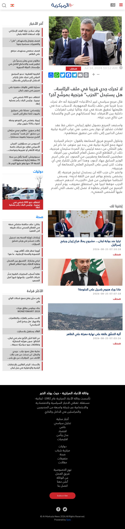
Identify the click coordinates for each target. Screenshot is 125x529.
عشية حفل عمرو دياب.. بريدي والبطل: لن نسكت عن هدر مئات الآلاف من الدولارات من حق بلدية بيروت (24, 354)
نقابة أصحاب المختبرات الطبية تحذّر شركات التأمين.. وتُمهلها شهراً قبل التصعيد (23, 277)
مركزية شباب (62, 450)
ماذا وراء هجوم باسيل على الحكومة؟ (99, 289)
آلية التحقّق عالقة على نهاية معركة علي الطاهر (94, 334)
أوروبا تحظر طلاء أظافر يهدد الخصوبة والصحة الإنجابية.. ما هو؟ (24, 252)
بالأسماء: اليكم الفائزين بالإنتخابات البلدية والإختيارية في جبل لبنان (24, 366)
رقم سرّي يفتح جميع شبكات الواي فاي (24, 299)
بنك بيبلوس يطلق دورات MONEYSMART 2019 (28, 309)
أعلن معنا (62, 481)
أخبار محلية (62, 419)
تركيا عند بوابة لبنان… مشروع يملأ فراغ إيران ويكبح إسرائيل (91, 242)
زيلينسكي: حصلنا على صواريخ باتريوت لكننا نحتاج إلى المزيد (25, 112)
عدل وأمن (63, 435)
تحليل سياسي (62, 423)
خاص (63, 427)
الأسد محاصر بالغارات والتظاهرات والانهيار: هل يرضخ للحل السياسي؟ (24, 321)
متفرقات (62, 458)
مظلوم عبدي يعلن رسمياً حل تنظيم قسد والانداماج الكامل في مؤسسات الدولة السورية (24, 64)
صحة (39, 216)
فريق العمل (62, 473)
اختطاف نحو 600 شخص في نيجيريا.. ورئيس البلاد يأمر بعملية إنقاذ (24, 100)
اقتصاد (62, 431)
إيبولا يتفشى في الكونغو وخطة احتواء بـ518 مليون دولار (24, 122)
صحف (117, 254)
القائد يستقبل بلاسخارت (28, 331)
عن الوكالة (62, 477)
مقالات (62, 462)
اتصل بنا (62, 485)
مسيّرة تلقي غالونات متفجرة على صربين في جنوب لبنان (24, 88)
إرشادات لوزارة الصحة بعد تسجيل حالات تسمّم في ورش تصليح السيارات (24, 241)
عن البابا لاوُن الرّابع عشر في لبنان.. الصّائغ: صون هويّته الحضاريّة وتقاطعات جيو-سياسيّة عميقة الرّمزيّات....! (23, 341)
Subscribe (62, 495)
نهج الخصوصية (62, 469)
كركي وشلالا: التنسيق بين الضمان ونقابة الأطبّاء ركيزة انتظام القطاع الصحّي (23, 264)
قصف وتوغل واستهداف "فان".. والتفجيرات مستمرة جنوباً (24, 42)
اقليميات (62, 439)
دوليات (38, 171)
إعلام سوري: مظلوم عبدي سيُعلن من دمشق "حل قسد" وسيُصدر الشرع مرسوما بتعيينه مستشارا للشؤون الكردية (24, 133)
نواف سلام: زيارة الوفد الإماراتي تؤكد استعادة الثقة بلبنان (24, 32)
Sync (68, 519)
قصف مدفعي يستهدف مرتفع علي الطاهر (25, 52)
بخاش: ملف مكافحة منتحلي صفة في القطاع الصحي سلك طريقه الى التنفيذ (24, 227)
